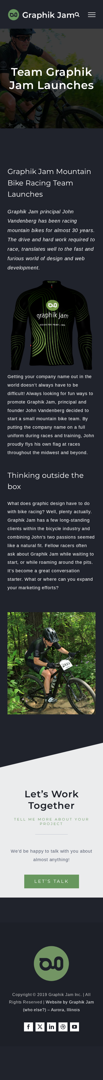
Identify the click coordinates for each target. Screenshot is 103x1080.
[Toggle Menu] (92, 14)
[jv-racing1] (52, 614)
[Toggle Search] (77, 14)
